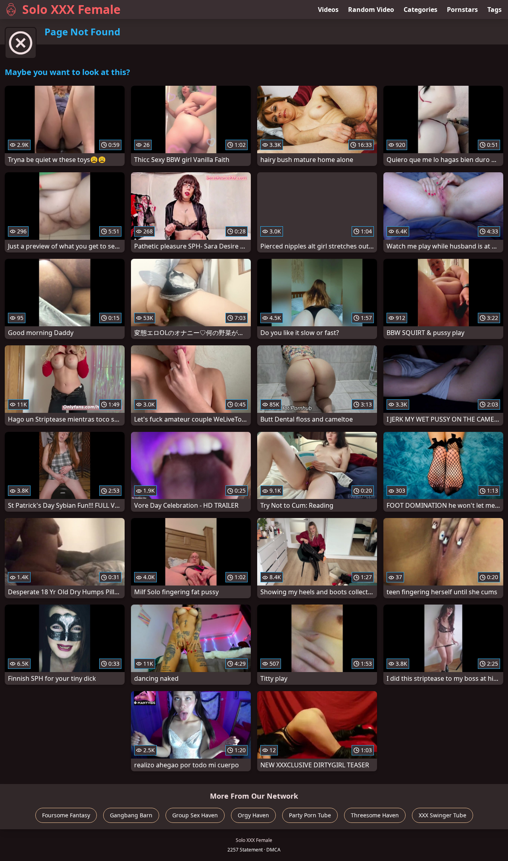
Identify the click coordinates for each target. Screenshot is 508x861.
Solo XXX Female (71, 9)
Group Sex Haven (195, 815)
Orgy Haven (253, 815)
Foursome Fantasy (66, 815)
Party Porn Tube (310, 815)
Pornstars (462, 9)
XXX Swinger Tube (442, 815)
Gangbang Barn (131, 815)
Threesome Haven (375, 815)
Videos (328, 9)
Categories (420, 9)
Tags (494, 9)
